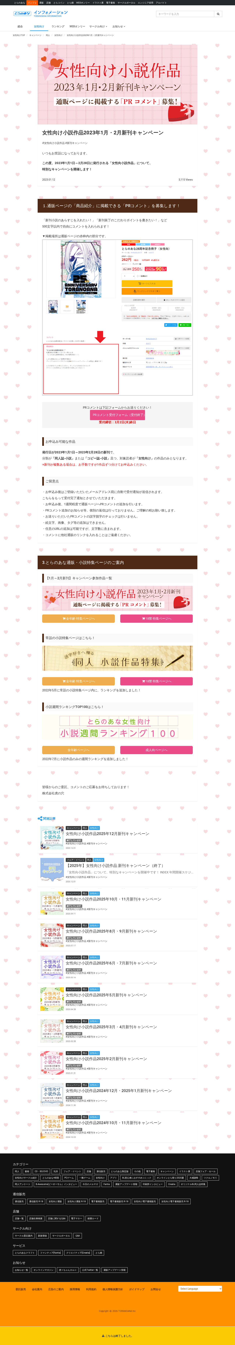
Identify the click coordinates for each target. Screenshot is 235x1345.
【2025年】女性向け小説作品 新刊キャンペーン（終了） (115, 865)
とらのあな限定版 (120, 1171)
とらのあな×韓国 (50, 1178)
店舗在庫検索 (35, 1218)
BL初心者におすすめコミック (136, 1178)
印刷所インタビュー (153, 1184)
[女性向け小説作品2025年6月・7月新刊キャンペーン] (52, 967)
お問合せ (156, 1289)
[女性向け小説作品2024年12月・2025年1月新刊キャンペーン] (52, 1095)
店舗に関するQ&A (57, 1218)
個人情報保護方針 (112, 1289)
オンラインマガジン (43, 1270)
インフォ (32, 2)
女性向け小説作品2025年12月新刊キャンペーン (107, 834)
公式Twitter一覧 (90, 1270)
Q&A (77, 1235)
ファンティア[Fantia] (50, 1253)
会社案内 (37, 1289)
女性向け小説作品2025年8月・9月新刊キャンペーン (111, 931)
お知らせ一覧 (21, 1270)
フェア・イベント (72, 1171)
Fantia (107, 1184)
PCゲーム (69, 1178)
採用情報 (75, 1289)
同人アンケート (22, 1184)
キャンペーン (167, 1171)
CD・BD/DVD (41, 1171)
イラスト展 (98, 2)
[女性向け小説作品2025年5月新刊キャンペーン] (52, 999)
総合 (20, 26)
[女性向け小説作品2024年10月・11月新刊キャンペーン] (52, 1127)
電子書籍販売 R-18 (119, 1201)
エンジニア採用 (145, 2)
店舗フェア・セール (206, 1171)
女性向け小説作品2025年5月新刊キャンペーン (106, 995)
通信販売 (101, 1171)
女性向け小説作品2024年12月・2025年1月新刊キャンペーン (119, 1091)
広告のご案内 (56, 1289)
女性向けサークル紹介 (26, 1178)
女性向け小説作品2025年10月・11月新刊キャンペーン (114, 899)
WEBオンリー (83, 2)
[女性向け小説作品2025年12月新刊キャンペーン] (52, 837)
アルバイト (161, 2)
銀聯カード (93, 1218)
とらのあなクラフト (25, 1253)
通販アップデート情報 (126, 1184)
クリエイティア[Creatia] (78, 1253)
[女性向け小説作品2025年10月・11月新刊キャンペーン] (52, 903)
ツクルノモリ (210, 1178)
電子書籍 (110, 2)
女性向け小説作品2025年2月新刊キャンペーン (106, 1059)
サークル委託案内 (23, 1235)
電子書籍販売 (97, 1201)
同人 (17, 1171)
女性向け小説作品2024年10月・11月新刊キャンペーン (114, 1123)
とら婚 (70, 2)
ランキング (58, 26)
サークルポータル (126, 2)
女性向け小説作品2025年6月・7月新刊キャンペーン (111, 963)
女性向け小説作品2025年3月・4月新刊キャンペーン (111, 1027)
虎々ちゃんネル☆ (68, 1270)
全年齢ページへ (78, 750)
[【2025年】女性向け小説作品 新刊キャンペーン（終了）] (52, 869)
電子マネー (76, 1218)
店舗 (48, 2)
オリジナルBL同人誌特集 (193, 1184)
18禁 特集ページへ (158, 618)
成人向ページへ (156, 750)
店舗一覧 (19, 1218)
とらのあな (19, 2)
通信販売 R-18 (36, 1201)
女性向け (39, 26)
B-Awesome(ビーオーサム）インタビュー (56, 1184)
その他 (137, 1171)
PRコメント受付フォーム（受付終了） (119, 415)
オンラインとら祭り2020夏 (170, 1178)
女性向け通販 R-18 (76, 1201)
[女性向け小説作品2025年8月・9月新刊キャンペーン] (52, 935)
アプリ (113, 1178)
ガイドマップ (136, 1289)
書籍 (27, 1171)
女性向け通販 (55, 1201)
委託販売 (21, 1289)
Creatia (171, 1184)
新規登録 (42, 1235)
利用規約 (91, 1289)
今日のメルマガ (90, 1184)
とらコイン (58, 2)
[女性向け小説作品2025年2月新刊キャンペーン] (52, 1063)
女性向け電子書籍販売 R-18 (175, 1201)
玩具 (56, 1171)
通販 (41, 2)
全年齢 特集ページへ (80, 618)
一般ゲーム (84, 1178)
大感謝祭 (193, 1178)
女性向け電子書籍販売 (145, 1201)
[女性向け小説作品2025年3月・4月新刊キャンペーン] (52, 1031)
